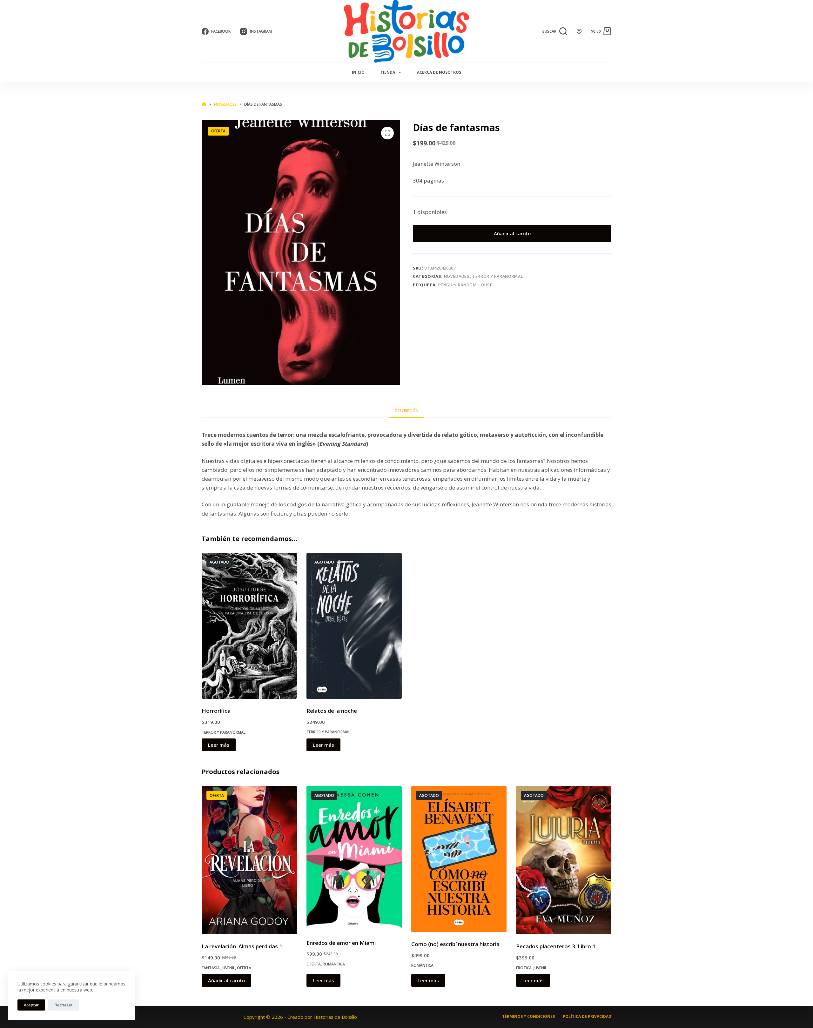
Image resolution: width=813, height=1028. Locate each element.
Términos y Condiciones (528, 1016)
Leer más (218, 745)
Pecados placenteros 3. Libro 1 (555, 946)
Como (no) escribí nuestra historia (455, 944)
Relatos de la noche (331, 710)
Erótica (524, 968)
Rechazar (63, 1005)
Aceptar (31, 1005)
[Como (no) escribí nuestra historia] (459, 859)
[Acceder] (579, 31)
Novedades (457, 276)
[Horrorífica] (249, 626)
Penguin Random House (465, 285)
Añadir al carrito (512, 233)
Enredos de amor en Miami (341, 942)
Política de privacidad (587, 1016)
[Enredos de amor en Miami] (354, 858)
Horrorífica (216, 710)
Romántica (334, 964)
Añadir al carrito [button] (226, 980)
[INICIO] (204, 104)
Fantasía (211, 968)
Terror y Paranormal (497, 276)
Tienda (387, 72)
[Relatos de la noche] (354, 626)
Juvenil (228, 968)
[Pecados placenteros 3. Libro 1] (563, 860)
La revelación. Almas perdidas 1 (242, 946)
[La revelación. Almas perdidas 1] (249, 860)
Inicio (358, 72)
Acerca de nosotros (439, 72)
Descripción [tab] (407, 410)
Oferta (244, 968)
